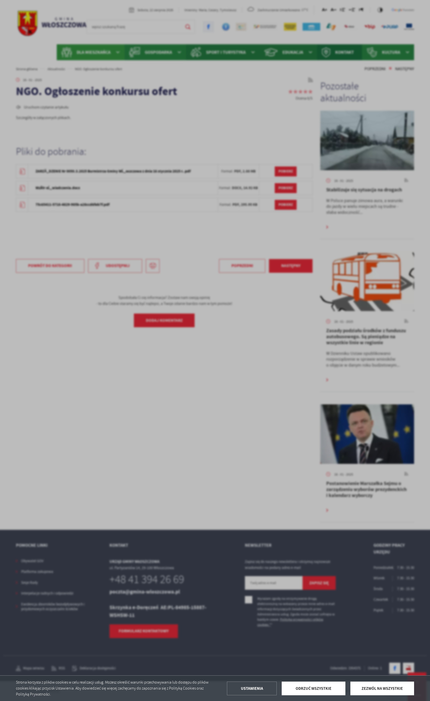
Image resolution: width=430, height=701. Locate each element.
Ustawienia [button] (252, 688)
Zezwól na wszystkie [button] (382, 688)
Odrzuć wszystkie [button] (313, 688)
